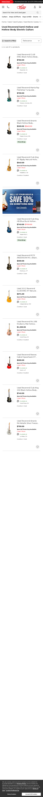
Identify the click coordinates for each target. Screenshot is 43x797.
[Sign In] (35, 7)
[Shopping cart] (40, 7)
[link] (28, 55)
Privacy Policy (21, 783)
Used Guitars (17, 22)
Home (4, 22)
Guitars (4, 17)
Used (9, 22)
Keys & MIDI (27, 17)
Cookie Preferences (12, 790)
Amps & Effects (15, 17)
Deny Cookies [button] (11, 794)
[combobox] (31, 41)
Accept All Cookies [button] (31, 794)
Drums (35, 17)
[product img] (9, 62)
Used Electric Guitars (31, 22)
